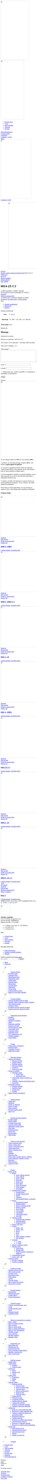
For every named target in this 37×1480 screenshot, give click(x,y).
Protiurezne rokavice (18, 1416)
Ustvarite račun (5, 1471)
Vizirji (14, 1374)
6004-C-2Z (5, 823)
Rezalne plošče (12, 1119)
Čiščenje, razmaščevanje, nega (17, 1305)
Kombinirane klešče (22, 1202)
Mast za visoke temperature (16, 1328)
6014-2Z (3, 276)
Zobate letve (16, 1090)
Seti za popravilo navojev (16, 1282)
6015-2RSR (4, 281)
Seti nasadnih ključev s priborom (25, 1199)
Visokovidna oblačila (18, 1403)
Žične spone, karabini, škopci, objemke (20, 1157)
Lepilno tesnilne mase (14, 1308)
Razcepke (11, 1160)
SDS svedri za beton (14, 1272)
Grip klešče (19, 1212)
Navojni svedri (12, 1273)
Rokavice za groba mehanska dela (22, 1411)
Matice (10, 1151)
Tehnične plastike (13, 1036)
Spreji (10, 1310)
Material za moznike (14, 1020)
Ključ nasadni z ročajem (23, 1236)
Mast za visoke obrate (14, 1327)
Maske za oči (16, 1372)
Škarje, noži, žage (17, 1224)
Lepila (10, 1307)
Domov (3, 273)
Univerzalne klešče (21, 1214)
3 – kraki (18, 1243)
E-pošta (3, 368)
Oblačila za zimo (17, 1398)
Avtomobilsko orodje (18, 1255)
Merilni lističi (20, 1250)
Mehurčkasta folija (13, 1293)
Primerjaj (7, 1455)
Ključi (14, 1173)
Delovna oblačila (17, 1384)
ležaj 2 (3, 895)
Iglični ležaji (12, 984)
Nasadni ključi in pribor (19, 1190)
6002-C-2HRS (6, 712)
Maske (14, 1379)
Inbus (17, 1233)
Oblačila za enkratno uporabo (21, 1404)
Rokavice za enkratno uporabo (21, 1423)
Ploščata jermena (17, 1064)
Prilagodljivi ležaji (13, 979)
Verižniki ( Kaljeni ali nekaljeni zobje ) (23, 1081)
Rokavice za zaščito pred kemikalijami (23, 1425)
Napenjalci (15, 1083)
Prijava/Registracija (10, 1457)
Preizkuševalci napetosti (23, 1219)
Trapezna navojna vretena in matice (19, 1009)
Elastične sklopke (17, 1086)
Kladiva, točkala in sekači (20, 1245)
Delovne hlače (20, 1386)
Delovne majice (20, 1394)
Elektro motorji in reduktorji (16, 1093)
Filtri (13, 1380)
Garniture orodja (13, 1258)
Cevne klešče (20, 1211)
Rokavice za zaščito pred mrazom (22, 1420)
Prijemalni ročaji (13, 1032)
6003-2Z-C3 (5, 767)
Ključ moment (20, 1187)
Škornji (14, 1433)
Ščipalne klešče (20, 1204)
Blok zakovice (12, 1162)
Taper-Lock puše (17, 1069)
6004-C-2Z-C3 (6, 878)
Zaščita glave (12, 1362)
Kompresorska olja (14, 1348)
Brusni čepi (11, 1131)
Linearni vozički (13, 1005)
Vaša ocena (5, 346)
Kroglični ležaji (20, 273)
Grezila (10, 1278)
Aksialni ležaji (12, 985)
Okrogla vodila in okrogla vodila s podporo (21, 1002)
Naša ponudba (9, 939)
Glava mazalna (12, 1334)
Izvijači (14, 1226)
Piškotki (7, 954)
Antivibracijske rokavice (19, 1421)
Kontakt (7, 943)
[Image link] (5, 914)
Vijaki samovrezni (13, 1148)
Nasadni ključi (20, 1192)
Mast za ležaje (12, 1325)
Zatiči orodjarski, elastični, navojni (18, 1158)
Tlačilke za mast (13, 1332)
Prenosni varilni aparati (15, 1110)
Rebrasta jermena (17, 1066)
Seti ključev (19, 1189)
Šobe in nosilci (12, 1108)
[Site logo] (15, 59)
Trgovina (7, 941)
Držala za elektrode (14, 1104)
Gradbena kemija (13, 1313)
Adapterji (19, 1197)
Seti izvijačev (20, 1238)
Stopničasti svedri (13, 1275)
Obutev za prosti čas (18, 1435)
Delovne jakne (20, 1389)
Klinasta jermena (17, 1061)
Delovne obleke (13, 1382)
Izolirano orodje (17, 1217)
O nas (6, 938)
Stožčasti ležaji (12, 982)
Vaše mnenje (5, 349)
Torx (17, 1235)
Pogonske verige (17, 1072)
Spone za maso (12, 1106)
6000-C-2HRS (6, 547)
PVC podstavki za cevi (15, 1034)
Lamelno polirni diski (14, 1125)
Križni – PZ (19, 1228)
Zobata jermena (16, 1062)
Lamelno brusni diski (14, 1123)
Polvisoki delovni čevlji (19, 1430)
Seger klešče (19, 1209)
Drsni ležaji (11, 987)
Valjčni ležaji (12, 980)
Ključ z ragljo (20, 1178)
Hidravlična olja (13, 1345)
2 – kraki (18, 1241)
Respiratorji (15, 1377)
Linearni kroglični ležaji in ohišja (18, 1000)
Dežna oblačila (16, 1396)
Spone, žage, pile (17, 1257)
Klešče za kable (20, 1207)
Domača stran (9, 936)
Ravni (18, 1231)
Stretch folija (12, 1292)
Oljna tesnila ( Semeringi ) (16, 1046)
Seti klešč (19, 1216)
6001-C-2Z (5, 657)
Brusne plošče (12, 1121)
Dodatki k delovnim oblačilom (21, 1406)
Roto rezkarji (12, 1277)
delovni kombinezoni (22, 1391)
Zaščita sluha (12, 1363)
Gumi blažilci (12, 1037)
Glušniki (14, 1365)
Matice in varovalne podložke (17, 992)
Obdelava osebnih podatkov (13, 952)
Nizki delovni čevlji (18, 1428)
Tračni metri (19, 1248)
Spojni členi (19, 1074)
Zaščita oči (11, 1369)
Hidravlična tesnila (14, 1051)
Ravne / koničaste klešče (23, 1206)
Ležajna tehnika (11, 273)
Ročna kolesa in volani (15, 1027)
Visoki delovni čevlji (18, 1432)
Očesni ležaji (12, 989)
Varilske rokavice (17, 1418)
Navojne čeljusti (13, 1280)
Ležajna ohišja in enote (15, 990)
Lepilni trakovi (12, 1295)
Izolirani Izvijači (21, 1223)
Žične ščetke (12, 1135)
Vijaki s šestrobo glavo (15, 1143)
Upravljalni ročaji (13, 1029)
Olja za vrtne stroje (14, 1354)
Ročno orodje (12, 1171)
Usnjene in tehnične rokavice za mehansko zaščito (21, 1414)
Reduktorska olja (13, 1347)
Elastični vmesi (16, 1088)
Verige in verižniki (13, 1071)
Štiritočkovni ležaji (14, 977)
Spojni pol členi (20, 1076)
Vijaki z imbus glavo (14, 1145)
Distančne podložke (14, 1024)
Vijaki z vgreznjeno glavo (16, 1146)
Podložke (11, 1153)
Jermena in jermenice (14, 1059)
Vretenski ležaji (13, 975)
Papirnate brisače (13, 1312)
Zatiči (10, 1022)
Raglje (18, 1195)
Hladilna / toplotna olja (15, 1352)
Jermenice (15, 1067)
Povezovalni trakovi (14, 1297)
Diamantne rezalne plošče (16, 1126)
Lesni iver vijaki (13, 1163)
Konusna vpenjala (13, 1026)
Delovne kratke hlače (22, 1387)
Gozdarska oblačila (18, 1399)
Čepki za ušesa (16, 1367)
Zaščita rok (11, 1408)
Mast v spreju (12, 1322)
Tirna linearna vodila (14, 1004)
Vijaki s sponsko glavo (15, 1150)
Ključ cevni (19, 1182)
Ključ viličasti (20, 1177)
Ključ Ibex (19, 1180)
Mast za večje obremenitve (16, 1330)
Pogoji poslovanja (10, 950)
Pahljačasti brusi (13, 1130)
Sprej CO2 (11, 1111)
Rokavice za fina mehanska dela (21, 1409)
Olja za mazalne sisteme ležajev (17, 1350)
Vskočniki (11, 1019)
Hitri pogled (4, 539)
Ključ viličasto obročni (23, 1175)
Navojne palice (12, 1155)
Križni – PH (19, 1229)
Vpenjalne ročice (13, 1031)
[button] (6, 892)
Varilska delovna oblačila (19, 1401)
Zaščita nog (11, 1426)
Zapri (2, 1461)
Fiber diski (11, 1128)
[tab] (20, 304)
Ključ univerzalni (21, 1185)
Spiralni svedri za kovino (15, 1270)
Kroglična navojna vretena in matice (19, 1007)
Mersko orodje (16, 1246)
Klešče (14, 1200)
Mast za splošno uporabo (15, 1323)
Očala (14, 1370)
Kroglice (11, 1017)
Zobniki (14, 1091)
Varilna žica (11, 1101)
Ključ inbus (19, 1183)
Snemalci (15, 1240)
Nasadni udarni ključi (22, 1194)
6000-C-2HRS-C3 (8, 602)
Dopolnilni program (14, 1084)
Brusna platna (12, 1133)
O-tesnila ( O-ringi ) (14, 1049)
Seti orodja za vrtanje (14, 1284)
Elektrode (11, 1103)
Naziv (3, 365)
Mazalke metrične (13, 1335)
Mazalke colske (13, 1337)
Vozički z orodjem (17, 1262)
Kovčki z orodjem (17, 1260)
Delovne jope (20, 1392)
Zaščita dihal (12, 1375)
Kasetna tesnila (12, 1047)
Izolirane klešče (20, 1221)
